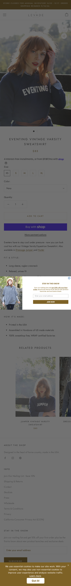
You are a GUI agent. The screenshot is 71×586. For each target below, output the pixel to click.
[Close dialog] (69, 278)
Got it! (35, 580)
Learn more (35, 575)
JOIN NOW (51, 302)
